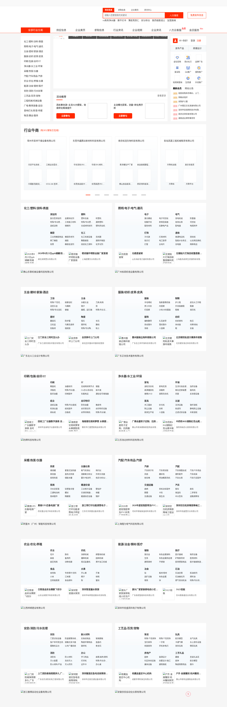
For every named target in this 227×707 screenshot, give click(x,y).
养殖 (36, 81)
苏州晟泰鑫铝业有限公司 (186, 595)
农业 (26, 81)
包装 (31, 61)
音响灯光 (28, 110)
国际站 (203, 3)
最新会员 (177, 88)
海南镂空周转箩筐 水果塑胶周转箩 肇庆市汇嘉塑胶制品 (108, 421)
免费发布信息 (196, 15)
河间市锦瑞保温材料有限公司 (144, 511)
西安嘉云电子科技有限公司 (49, 511)
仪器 (36, 71)
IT (40, 61)
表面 (41, 41)
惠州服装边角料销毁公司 (144, 337)
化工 (26, 41)
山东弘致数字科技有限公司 (49, 595)
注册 (199, 40)
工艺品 (27, 96)
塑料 (31, 41)
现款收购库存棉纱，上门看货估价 (187, 93)
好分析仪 (145, 20)
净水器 (27, 66)
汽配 (26, 76)
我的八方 (139, 3)
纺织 (31, 56)
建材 (31, 51)
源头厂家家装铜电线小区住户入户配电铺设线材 (154, 589)
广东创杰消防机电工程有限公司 (51, 679)
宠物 (38, 96)
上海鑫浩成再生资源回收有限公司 (190, 259)
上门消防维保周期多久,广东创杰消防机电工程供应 (62, 673)
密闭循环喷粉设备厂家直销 (95, 253)
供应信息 (61, 30)
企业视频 (137, 30)
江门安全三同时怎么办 (48, 337)
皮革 (36, 56)
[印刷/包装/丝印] (35, 398)
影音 (35, 110)
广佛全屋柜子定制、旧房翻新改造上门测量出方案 (156, 421)
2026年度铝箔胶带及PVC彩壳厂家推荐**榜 (152, 505)
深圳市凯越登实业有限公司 (187, 511)
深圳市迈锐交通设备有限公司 (94, 679)
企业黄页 (80, 30)
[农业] (35, 566)
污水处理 (38, 91)
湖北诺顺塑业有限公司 (47, 259)
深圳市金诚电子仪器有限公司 (50, 427)
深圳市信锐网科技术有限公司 (187, 110)
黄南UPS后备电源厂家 (48, 505)
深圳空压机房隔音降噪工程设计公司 (193, 505)
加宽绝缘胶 (172, 20)
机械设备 (37, 101)
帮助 (182, 3)
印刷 (26, 61)
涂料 (36, 41)
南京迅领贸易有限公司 (185, 114)
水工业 (34, 66)
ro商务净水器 (109, 20)
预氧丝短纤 (180, 97)
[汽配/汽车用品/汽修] (129, 482)
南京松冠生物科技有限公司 (131, 141)
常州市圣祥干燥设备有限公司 (41, 141)
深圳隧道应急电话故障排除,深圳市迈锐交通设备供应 (107, 673)
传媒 (40, 110)
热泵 (31, 71)
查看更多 (161, 96)
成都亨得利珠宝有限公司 (142, 679)
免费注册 (126, 3)
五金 (26, 51)
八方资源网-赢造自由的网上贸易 (45, 14)
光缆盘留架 (137, 253)
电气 (36, 46)
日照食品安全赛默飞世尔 (50, 589)
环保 (40, 66)
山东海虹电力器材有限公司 (143, 259)
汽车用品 (33, 76)
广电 (26, 106)
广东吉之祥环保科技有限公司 (144, 343)
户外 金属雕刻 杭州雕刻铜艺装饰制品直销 (196, 673)
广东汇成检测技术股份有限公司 (51, 343)
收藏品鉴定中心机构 (141, 673)
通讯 (41, 46)
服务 (36, 115)
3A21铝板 (180, 589)
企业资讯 (156, 30)
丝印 (36, 61)
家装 (36, 51)
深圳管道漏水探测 (90, 589)
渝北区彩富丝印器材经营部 (93, 343)
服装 (26, 56)
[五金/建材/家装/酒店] (35, 314)
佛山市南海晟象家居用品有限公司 (146, 427)
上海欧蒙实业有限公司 (91, 259)
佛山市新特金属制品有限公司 (188, 679)
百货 (33, 96)
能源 (26, 86)
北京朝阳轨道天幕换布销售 (189, 337)
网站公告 (189, 88)
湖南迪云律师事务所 (184, 118)
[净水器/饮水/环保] (129, 398)
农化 (31, 81)
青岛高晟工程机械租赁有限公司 (179, 141)
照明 (26, 46)
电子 (31, 46)
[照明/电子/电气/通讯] (129, 230)
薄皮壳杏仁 (133, 20)
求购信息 (99, 30)
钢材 (36, 86)
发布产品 (179, 48)
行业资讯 (118, 30)
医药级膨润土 (158, 20)
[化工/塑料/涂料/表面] (35, 230)
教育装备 (33, 106)
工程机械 (28, 101)
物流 (26, 115)
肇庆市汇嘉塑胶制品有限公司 (94, 427)
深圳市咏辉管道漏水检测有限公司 (96, 595)
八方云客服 (175, 30)
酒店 (41, 51)
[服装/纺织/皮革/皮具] (129, 314)
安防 (26, 91)
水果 (41, 81)
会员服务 (194, 30)
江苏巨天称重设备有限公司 (93, 511)
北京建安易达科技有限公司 (187, 343)
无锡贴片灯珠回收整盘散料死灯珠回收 (194, 253)
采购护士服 (180, 102)
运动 (40, 106)
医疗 (41, 86)
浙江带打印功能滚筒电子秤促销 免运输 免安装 (104, 505)
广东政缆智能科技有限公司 (143, 595)
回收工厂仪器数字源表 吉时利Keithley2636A (59, 421)
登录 (114, 3)
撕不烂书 (122, 20)
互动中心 (156, 3)
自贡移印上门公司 (90, 337)
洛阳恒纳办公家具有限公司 (187, 427)
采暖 (26, 71)
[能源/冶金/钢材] (129, 566)
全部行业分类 (35, 30)
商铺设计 (197, 48)
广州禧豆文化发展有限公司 (187, 106)
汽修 (40, 76)
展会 (31, 115)
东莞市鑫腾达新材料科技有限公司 (89, 141)
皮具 (41, 56)
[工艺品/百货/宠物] (129, 650)
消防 (31, 91)
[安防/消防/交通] (35, 650)
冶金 (31, 86)
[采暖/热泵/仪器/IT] (35, 482)
